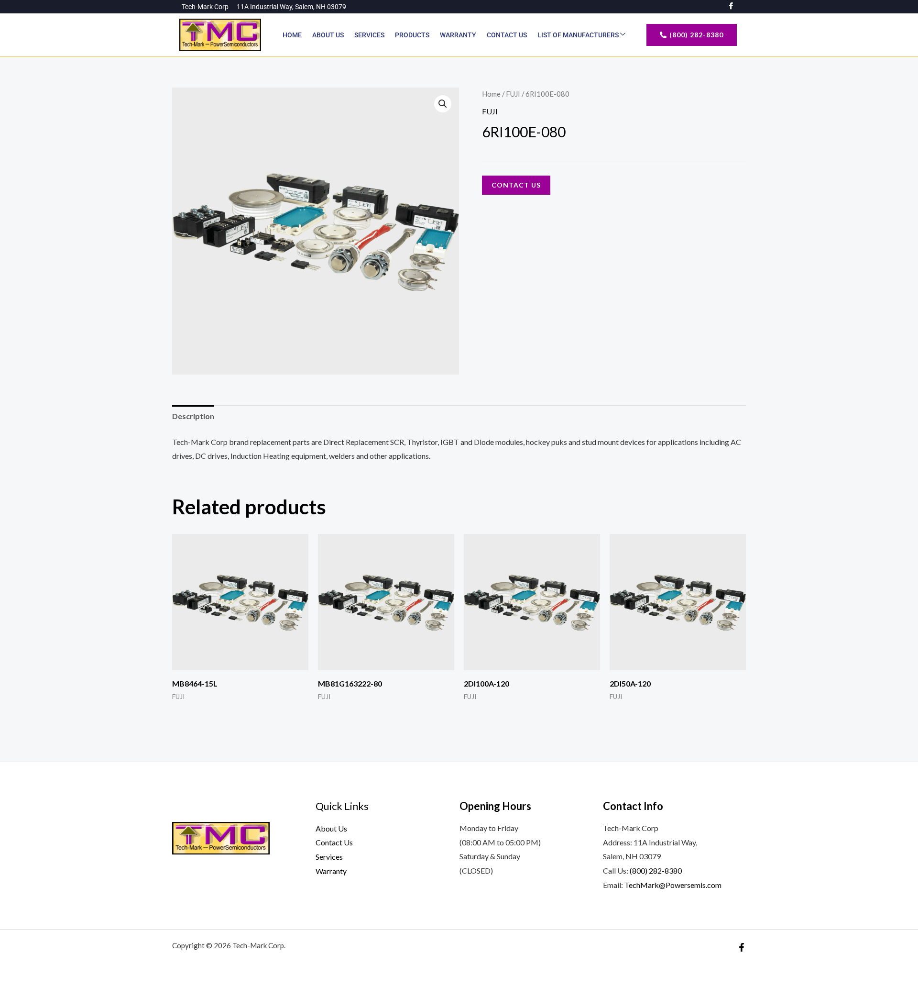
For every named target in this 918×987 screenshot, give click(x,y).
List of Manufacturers (578, 35)
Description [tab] (193, 416)
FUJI (513, 93)
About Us (328, 35)
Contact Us (507, 35)
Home (292, 35)
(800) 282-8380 (656, 870)
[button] (442, 103)
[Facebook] (741, 947)
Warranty (458, 35)
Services (369, 35)
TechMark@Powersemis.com (672, 884)
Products (412, 35)
